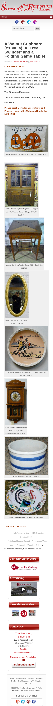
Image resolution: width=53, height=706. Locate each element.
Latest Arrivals (17, 549)
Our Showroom (23, 681)
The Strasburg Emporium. (25, 688)
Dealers (31, 678)
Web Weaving (36, 690)
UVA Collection (36, 681)
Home (12, 678)
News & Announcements (32, 549)
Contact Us (27, 683)
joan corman (35, 62)
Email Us (23, 649)
